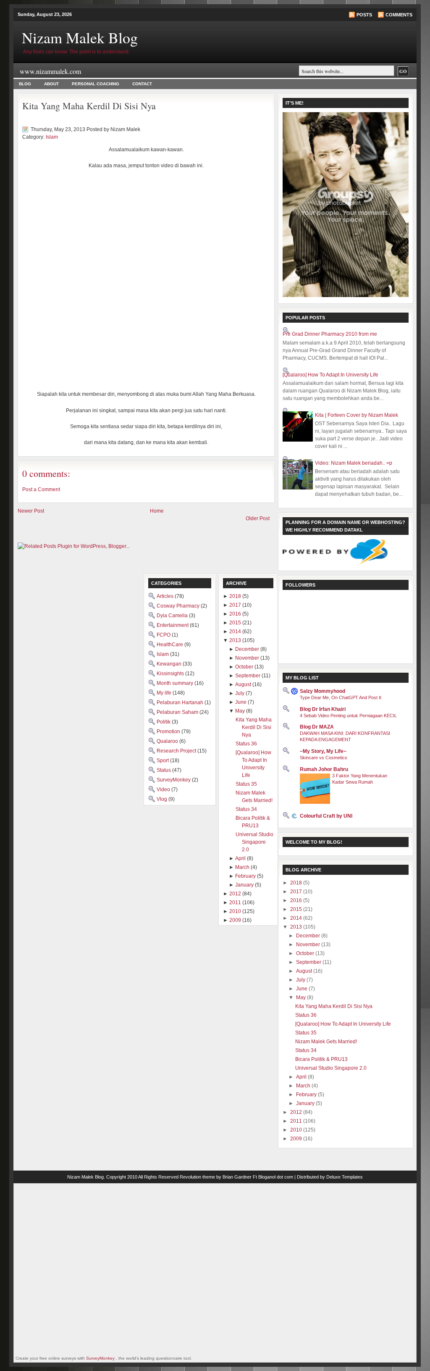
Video (164, 789)
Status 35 (306, 1033)
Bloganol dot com (275, 1176)
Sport (163, 760)
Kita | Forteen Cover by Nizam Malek (356, 415)
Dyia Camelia (173, 615)
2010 (296, 1130)
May (301, 997)
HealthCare (170, 644)
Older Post (258, 518)
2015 (296, 909)
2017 (296, 892)
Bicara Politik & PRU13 (321, 1059)
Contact (142, 84)
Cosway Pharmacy (179, 606)
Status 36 (306, 1015)
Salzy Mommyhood (322, 691)
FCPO (164, 635)
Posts (364, 14)
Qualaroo (168, 741)
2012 (296, 1112)
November (308, 944)
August (304, 971)
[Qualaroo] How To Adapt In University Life (330, 375)
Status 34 (306, 1050)
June (302, 989)
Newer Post (31, 511)
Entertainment (173, 625)
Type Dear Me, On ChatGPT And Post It (340, 697)
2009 (296, 1139)
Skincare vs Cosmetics (323, 757)
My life (165, 693)
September (309, 962)
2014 (296, 918)
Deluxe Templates (344, 1176)
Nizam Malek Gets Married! (326, 1042)
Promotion (169, 731)
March (304, 1086)
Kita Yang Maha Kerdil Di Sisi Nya (89, 106)
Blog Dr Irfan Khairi (323, 709)
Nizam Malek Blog (80, 37)
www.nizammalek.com (50, 71)
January (306, 1103)
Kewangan (170, 664)
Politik (164, 722)
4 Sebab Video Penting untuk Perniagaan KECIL (348, 715)
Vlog (162, 799)
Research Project (177, 751)
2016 (296, 900)
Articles (166, 596)
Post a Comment (41, 489)
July (301, 980)
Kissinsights (171, 673)
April (302, 1077)
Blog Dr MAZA (317, 727)
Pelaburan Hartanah (181, 702)
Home (157, 511)
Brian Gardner (237, 1176)
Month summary (175, 683)
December (308, 936)
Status (164, 770)
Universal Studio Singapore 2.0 (331, 1068)
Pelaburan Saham (178, 712)
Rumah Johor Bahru (324, 769)
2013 (296, 927)
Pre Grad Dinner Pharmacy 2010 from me (330, 334)
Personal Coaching (95, 84)
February (307, 1094)
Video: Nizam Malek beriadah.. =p (353, 463)
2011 (296, 1121)
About (51, 84)
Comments (398, 14)
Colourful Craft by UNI (326, 816)
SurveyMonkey (174, 780)
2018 (296, 883)
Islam (52, 137)
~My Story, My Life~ (323, 751)
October (305, 953)
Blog (25, 84)
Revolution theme (197, 1176)
